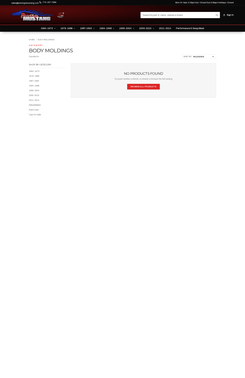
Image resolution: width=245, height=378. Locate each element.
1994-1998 (34, 86)
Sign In (230, 15)
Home (32, 40)
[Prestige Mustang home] (32, 15)
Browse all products (143, 87)
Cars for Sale (35, 115)
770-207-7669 (49, 2)
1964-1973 (34, 71)
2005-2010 (34, 95)
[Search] (217, 15)
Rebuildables (35, 105)
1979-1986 (34, 76)
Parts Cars (34, 110)
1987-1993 (34, 81)
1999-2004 (34, 91)
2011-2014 (34, 100)
